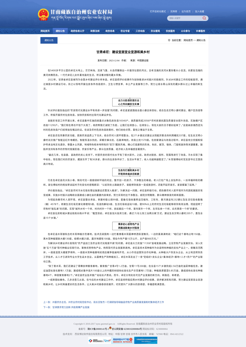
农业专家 (125, 31)
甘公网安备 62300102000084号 (127, 329)
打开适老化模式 (158, 11)
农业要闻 (155, 31)
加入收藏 (199, 11)
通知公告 (60, 31)
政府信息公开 (77, 31)
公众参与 (185, 31)
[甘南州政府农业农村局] (86, 8)
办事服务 (200, 31)
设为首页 (186, 11)
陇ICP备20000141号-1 (98, 329)
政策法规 (95, 31)
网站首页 (45, 31)
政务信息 (110, 31)
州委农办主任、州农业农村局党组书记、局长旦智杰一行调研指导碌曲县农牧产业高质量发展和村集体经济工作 (108, 302)
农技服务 (170, 31)
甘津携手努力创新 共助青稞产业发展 (70, 307)
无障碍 (173, 11)
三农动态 (140, 31)
